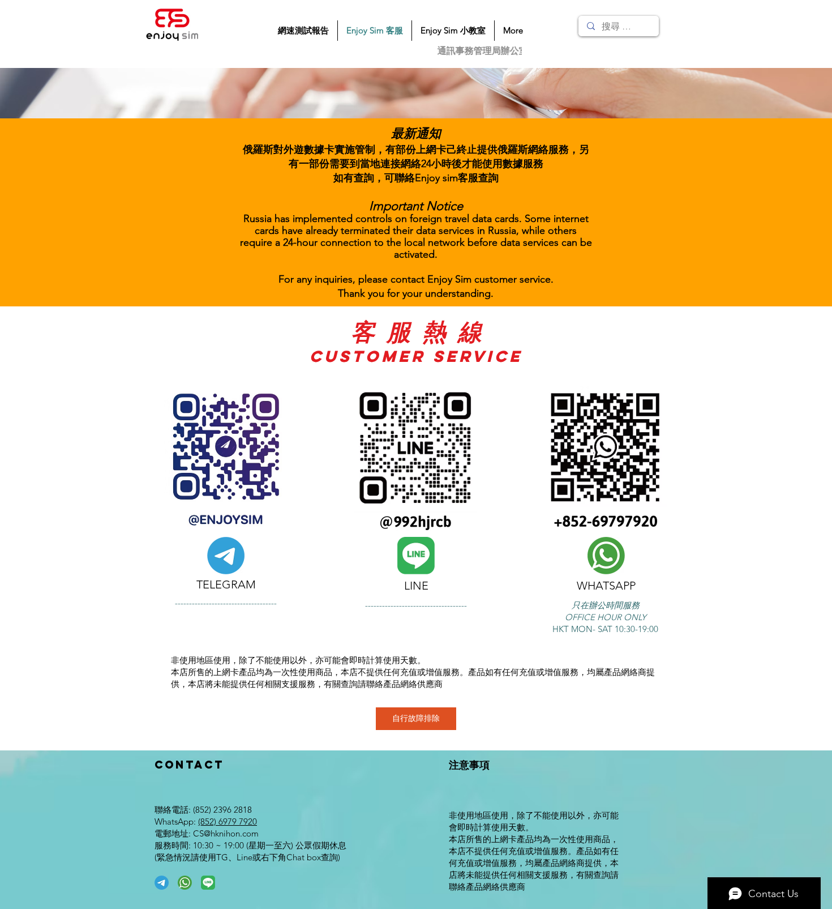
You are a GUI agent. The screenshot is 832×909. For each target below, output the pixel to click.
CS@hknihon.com (226, 833)
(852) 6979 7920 (227, 821)
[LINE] (208, 883)
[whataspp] (185, 883)
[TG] (162, 883)
